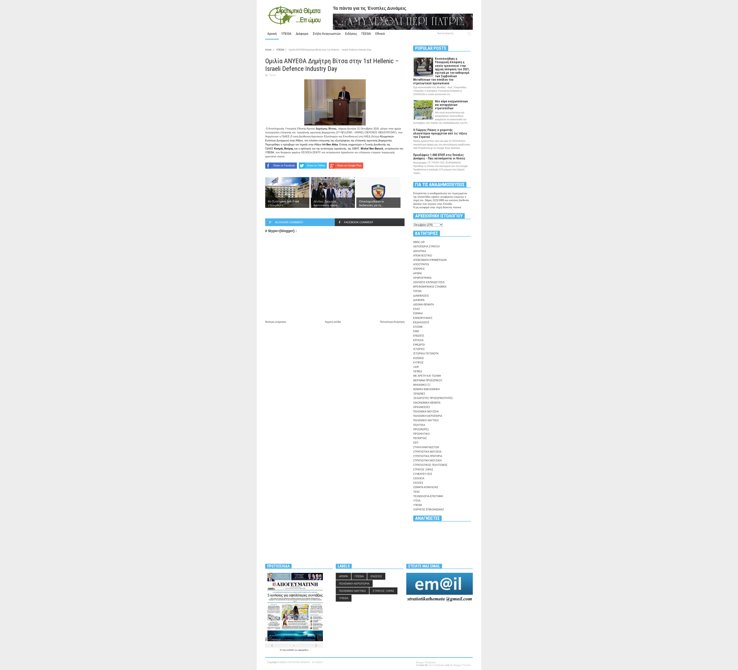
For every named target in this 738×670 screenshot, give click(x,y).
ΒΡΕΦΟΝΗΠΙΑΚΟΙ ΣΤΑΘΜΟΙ (429, 286)
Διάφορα (302, 33)
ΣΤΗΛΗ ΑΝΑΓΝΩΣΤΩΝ (426, 447)
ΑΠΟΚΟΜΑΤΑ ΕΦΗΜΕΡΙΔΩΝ (430, 260)
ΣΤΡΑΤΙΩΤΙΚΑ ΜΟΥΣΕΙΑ (427, 451)
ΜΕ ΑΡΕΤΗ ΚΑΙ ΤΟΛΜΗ (427, 375)
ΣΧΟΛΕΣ (418, 482)
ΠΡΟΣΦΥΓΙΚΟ (421, 433)
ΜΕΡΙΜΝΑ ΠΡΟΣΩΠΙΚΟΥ (427, 380)
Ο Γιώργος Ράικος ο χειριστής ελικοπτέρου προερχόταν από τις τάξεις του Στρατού (440, 133)
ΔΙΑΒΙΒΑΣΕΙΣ (421, 295)
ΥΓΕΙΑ (417, 500)
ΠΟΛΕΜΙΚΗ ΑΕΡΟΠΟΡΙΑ (427, 416)
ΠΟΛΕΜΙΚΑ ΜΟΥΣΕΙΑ (426, 411)
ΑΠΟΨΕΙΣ (419, 268)
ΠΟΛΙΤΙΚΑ (419, 425)
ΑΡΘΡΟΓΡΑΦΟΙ (422, 277)
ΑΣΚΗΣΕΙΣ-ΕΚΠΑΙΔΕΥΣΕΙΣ (429, 282)
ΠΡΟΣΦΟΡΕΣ (421, 429)
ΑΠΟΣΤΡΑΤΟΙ (421, 264)
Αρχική (272, 33)
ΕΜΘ (416, 331)
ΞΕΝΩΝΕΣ (419, 393)
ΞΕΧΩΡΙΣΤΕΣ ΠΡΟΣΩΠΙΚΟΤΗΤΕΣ (433, 398)
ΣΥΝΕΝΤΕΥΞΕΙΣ (422, 474)
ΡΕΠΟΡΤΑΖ (420, 438)
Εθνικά (380, 33)
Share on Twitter (316, 165)
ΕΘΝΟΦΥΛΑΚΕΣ (422, 318)
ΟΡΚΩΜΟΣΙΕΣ (421, 407)
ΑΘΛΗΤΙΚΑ (419, 251)
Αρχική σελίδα (333, 321)
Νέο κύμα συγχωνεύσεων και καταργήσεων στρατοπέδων (451, 105)
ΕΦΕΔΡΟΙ (419, 344)
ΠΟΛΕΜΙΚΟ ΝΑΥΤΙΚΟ (426, 420)
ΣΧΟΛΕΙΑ (418, 478)
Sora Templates (436, 665)
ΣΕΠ (415, 442)
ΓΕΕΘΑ (366, 33)
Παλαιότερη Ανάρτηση (392, 321)
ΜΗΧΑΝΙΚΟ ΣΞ (421, 384)
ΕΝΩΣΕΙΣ (418, 335)
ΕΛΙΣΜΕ (418, 326)
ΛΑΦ (416, 367)
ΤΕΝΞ (416, 491)
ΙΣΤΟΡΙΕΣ (419, 349)
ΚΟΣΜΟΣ (418, 358)
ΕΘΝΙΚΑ (418, 313)
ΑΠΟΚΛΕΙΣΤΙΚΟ (422, 255)
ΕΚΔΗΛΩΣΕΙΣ (421, 322)
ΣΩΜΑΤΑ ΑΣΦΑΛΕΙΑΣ (425, 487)
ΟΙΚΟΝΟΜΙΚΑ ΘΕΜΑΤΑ (426, 402)
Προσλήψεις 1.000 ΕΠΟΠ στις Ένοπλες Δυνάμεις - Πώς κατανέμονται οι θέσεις (439, 156)
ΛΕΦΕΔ (417, 371)
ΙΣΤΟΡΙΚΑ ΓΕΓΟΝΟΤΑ (426, 353)
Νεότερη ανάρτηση (275, 321)
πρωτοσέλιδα (288, 650)
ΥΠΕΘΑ (286, 33)
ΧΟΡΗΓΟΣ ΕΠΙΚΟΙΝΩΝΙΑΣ (428, 509)
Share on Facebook (284, 165)
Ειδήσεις (351, 33)
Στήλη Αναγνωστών (327, 33)
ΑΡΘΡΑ (417, 273)
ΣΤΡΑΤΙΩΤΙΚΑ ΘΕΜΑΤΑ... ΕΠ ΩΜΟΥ (304, 662)
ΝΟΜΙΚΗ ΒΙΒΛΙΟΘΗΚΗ (426, 389)
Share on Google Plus (349, 165)
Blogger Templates (426, 662)
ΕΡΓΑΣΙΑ (418, 340)
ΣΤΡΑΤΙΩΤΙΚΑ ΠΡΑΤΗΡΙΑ (427, 456)
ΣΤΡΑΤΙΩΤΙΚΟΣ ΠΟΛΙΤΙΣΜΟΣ (430, 465)
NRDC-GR (419, 242)
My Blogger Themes (460, 665)
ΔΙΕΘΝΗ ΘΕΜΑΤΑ (423, 304)
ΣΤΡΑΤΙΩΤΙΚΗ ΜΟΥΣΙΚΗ (427, 460)
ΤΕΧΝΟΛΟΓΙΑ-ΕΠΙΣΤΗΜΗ (428, 496)
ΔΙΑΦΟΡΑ (419, 300)
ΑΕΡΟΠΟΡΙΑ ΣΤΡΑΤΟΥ (426, 246)
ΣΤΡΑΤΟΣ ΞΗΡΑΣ (423, 469)
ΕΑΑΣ (416, 309)
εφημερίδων (303, 650)
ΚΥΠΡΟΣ (418, 362)
